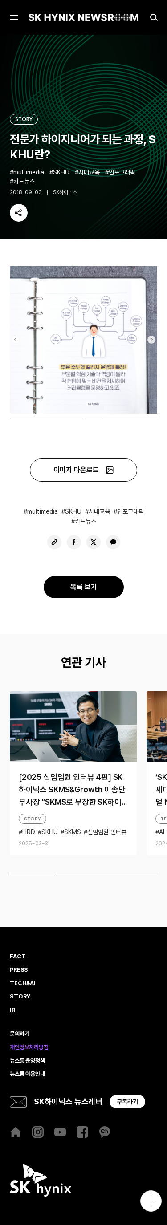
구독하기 (127, 1101)
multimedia (28, 172)
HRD (28, 832)
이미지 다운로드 (76, 470)
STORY (24, 119)
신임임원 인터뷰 (106, 832)
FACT (17, 956)
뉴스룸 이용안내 (27, 1074)
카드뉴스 (24, 181)
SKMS (72, 832)
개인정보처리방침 (29, 1047)
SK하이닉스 (65, 192)
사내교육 (89, 172)
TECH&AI (23, 983)
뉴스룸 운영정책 (27, 1061)
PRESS (19, 970)
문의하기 (19, 1034)
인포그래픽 (122, 172)
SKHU (61, 172)
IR (12, 1010)
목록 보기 (83, 587)
